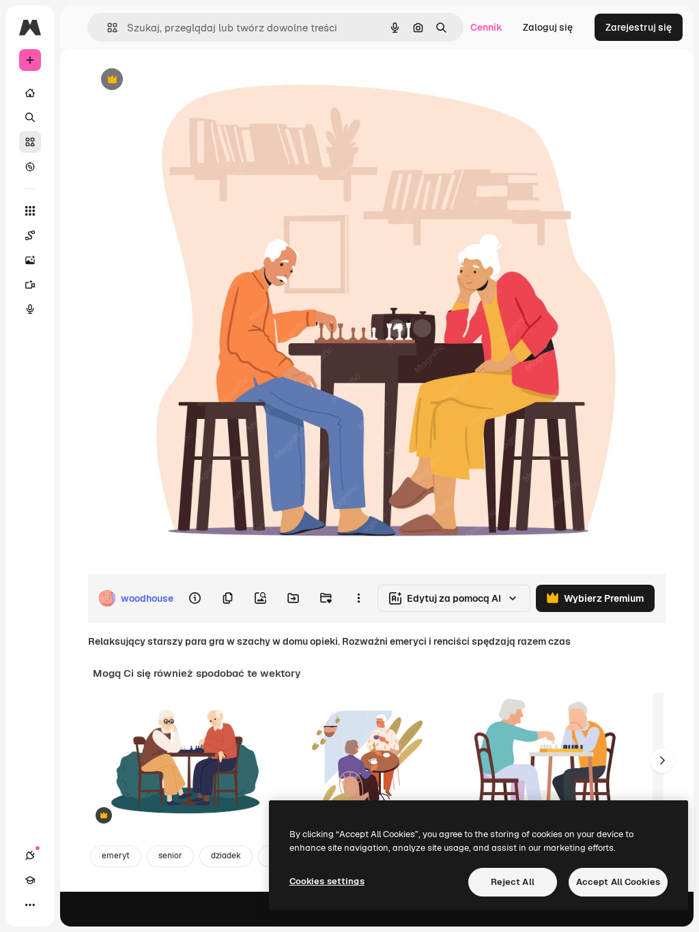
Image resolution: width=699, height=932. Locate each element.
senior (170, 855)
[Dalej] (662, 761)
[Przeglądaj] (30, 166)
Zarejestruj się (638, 27)
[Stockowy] (30, 142)
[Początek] (30, 93)
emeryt (116, 855)
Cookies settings (327, 881)
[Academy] (30, 880)
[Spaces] (30, 235)
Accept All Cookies (618, 882)
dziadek (226, 855)
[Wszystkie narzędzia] (30, 211)
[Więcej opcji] (358, 598)
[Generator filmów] (30, 284)
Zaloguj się (548, 27)
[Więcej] (30, 905)
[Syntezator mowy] (30, 309)
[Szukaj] (30, 117)
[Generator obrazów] (30, 260)
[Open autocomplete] (107, 28)
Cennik (486, 27)
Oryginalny (182, 80)
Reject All (512, 882)
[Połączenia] (30, 856)
